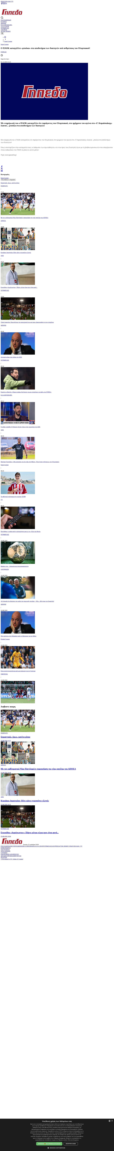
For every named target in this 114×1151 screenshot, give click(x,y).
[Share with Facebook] (2, 166)
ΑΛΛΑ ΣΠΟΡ (5, 26)
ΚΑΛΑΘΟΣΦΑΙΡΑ (6, 25)
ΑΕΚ (2, 797)
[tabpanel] (57, 442)
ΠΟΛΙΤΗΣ (4, 857)
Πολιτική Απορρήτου (73, 1140)
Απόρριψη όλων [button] (71, 1143)
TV (12, 1)
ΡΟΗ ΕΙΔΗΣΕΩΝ (6, 20)
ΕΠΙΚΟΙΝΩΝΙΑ (5, 848)
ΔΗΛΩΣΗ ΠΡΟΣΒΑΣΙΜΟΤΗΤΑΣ (11, 856)
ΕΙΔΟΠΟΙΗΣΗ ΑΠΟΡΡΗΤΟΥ (10, 854)
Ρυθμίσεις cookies (62, 1140)
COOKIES (4, 852)
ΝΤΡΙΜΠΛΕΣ (5, 28)
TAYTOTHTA (5, 849)
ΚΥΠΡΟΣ (4, 21)
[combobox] (109, 1121)
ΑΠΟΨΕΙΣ (4, 30)
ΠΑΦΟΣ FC (4, 733)
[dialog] (57, 1135)
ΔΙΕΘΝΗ (3, 23)
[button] (57, 1148)
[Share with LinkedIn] (2, 171)
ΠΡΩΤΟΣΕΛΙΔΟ (6, 1)
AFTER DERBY (6, 31)
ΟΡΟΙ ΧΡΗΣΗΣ (5, 851)
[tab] (5, 180)
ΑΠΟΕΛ (3, 765)
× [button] (112, 1121)
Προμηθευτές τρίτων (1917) (55, 1131)
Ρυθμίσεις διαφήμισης (59, 1138)
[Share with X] (2, 168)
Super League (8, 41)
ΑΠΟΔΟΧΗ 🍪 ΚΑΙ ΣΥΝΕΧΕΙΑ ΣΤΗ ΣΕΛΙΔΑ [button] (49, 1143)
